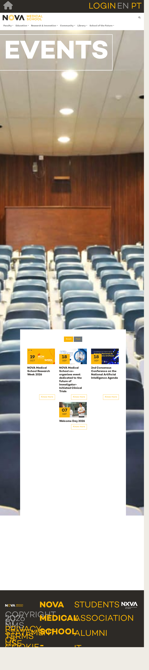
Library (81, 26)
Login (102, 6)
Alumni (90, 633)
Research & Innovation (43, 26)
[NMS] (22, 17)
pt (136, 6)
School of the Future (101, 26)
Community (67, 26)
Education (21, 26)
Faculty (7, 26)
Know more (47, 397)
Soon (68, 339)
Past (78, 339)
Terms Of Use (19, 640)
